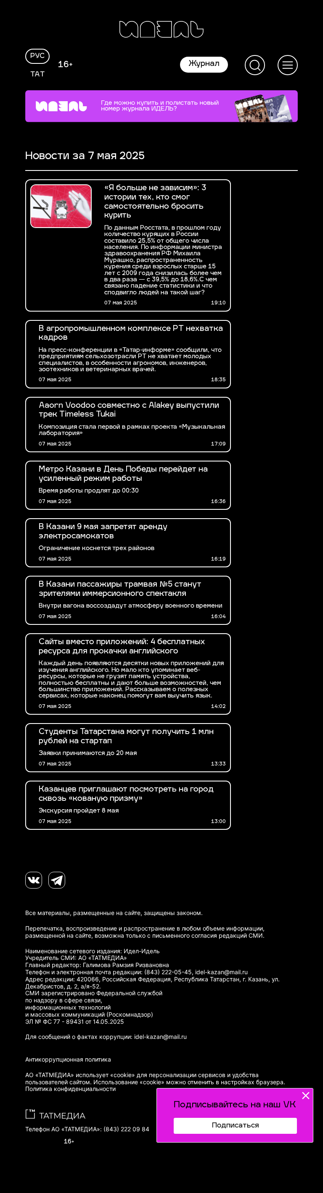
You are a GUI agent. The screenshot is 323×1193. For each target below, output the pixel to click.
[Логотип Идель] (161, 30)
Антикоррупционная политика (68, 1059)
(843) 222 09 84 (126, 1129)
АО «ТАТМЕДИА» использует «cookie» (80, 1075)
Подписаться (235, 1125)
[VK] (33, 880)
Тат (37, 74)
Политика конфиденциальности (70, 1088)
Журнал (204, 64)
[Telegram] (56, 880)
